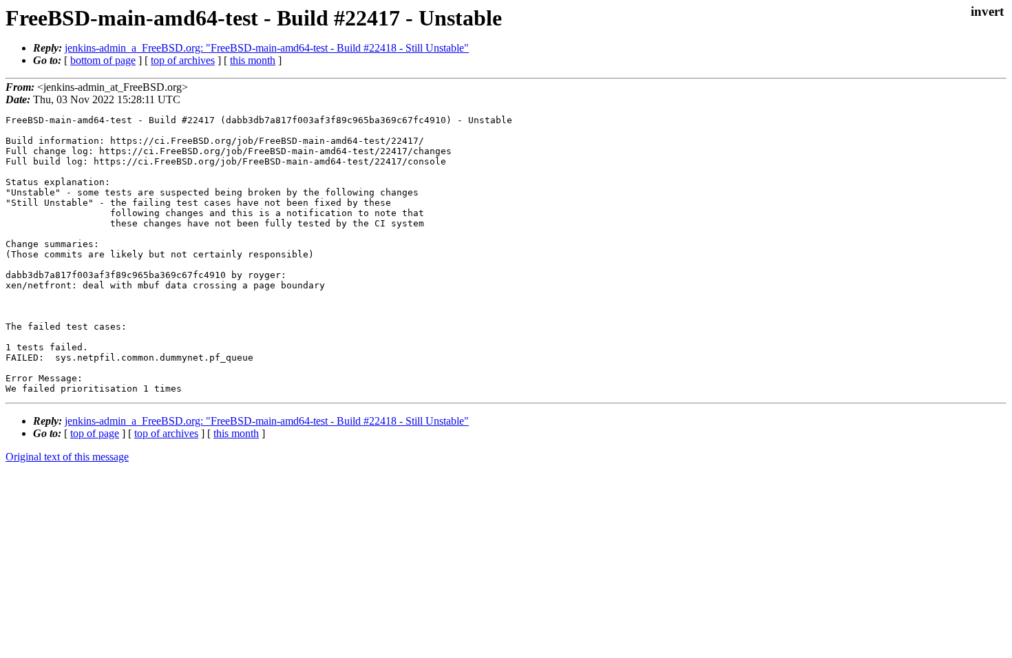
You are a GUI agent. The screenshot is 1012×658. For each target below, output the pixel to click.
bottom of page (103, 60)
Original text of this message (67, 457)
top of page (94, 433)
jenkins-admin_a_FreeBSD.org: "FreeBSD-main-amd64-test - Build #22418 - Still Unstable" (267, 48)
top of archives (183, 60)
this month (252, 60)
